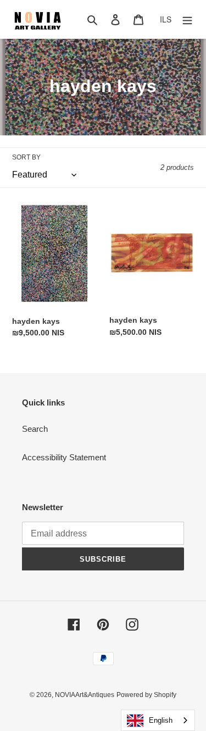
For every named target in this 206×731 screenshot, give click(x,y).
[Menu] (187, 19)
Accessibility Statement (64, 457)
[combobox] (158, 720)
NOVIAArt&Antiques (84, 695)
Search (35, 428)
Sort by (26, 157)
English (160, 720)
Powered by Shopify (146, 695)
